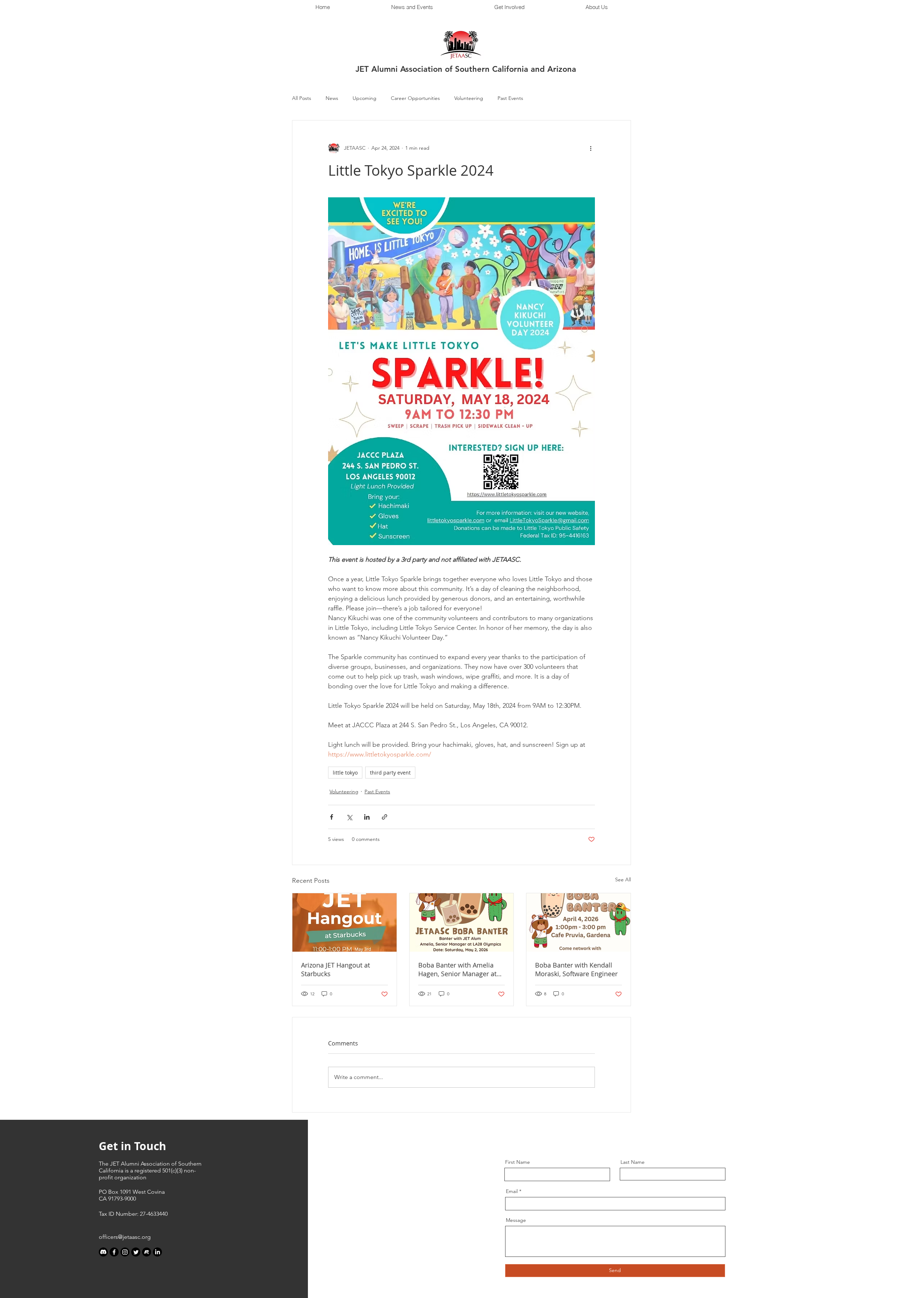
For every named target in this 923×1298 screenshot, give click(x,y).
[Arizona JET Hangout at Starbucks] (344, 922)
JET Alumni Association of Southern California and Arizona (465, 69)
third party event (390, 772)
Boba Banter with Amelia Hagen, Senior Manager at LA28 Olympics (457, 969)
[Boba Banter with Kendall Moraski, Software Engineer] (578, 922)
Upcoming (364, 98)
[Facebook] (114, 1252)
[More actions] (590, 148)
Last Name (633, 1162)
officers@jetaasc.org (125, 1236)
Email (512, 1191)
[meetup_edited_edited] (146, 1252)
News (332, 98)
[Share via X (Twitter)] (349, 817)
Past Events (510, 98)
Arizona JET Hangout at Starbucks (335, 969)
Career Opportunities (415, 98)
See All (623, 879)
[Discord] (103, 1252)
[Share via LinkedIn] (366, 817)
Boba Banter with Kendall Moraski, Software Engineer (576, 969)
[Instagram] (124, 1252)
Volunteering (468, 98)
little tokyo (345, 772)
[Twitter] (135, 1252)
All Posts (301, 98)
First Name (517, 1162)
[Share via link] (384, 817)
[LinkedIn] (157, 1252)
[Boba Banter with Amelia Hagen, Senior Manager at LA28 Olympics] (462, 922)
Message (516, 1220)
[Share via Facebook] (331, 817)
